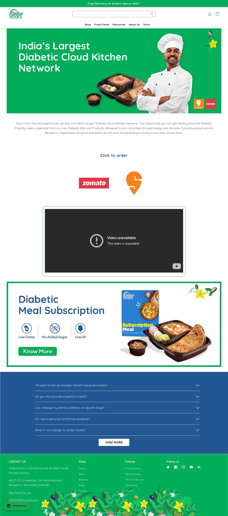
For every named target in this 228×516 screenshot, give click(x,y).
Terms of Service (134, 479)
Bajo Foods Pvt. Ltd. (20, 492)
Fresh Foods (101, 24)
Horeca (83, 490)
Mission (129, 490)
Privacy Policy (133, 468)
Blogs (82, 485)
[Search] (152, 14)
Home (82, 468)
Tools (146, 24)
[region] (114, 3)
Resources (119, 24)
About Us (134, 24)
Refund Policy (132, 474)
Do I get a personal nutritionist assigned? (62, 419)
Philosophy (131, 485)
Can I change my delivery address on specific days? (69, 407)
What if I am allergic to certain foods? (60, 430)
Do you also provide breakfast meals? (61, 396)
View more (114, 442)
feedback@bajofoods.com (23, 499)
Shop (88, 24)
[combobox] (114, 14)
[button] (217, 14)
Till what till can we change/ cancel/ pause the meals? (71, 385)
